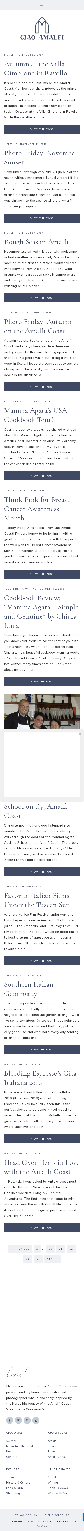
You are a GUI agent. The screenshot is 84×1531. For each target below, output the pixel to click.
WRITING (31, 589)
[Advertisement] (42, 1320)
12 (71, 1248)
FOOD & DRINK (13, 401)
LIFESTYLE (11, 144)
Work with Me (57, 1493)
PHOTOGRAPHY (14, 312)
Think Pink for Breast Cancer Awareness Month (37, 508)
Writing (53, 1482)
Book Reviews (58, 1487)
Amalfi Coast (57, 1456)
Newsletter (14, 1451)
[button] (42, 5)
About (52, 1477)
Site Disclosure (57, 1515)
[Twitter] (19, 1420)
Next (52, 1258)
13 (28, 1258)
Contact (11, 1456)
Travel (10, 1477)
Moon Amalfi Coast (19, 1446)
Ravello (53, 1451)
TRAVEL (9, 55)
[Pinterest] (27, 1420)
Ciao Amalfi (42, 28)
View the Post (42, 129)
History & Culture (18, 1482)
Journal (11, 1440)
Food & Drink (15, 1487)
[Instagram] (36, 1420)
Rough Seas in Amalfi (36, 241)
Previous (20, 1248)
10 (50, 1248)
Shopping (13, 1493)
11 (61, 1248)
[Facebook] (10, 1420)
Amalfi (52, 1440)
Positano (54, 1446)
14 (38, 1258)
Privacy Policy (26, 1515)
